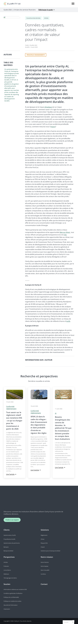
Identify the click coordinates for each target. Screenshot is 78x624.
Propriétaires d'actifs (9, 539)
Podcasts (6, 566)
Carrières (43, 574)
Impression (7, 609)
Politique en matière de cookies (12, 601)
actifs (68, 321)
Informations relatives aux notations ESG (15, 589)
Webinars (6, 574)
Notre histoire (45, 562)
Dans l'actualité (45, 570)
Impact (43, 547)
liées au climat (65, 232)
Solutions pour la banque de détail (50, 551)
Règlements (44, 535)
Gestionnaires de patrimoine (12, 543)
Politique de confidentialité (11, 597)
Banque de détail (8, 551)
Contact (44, 584)
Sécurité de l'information (11, 605)
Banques (6, 547)
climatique (48, 107)
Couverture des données (33, 18)
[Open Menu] (73, 3)
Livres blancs (7, 570)
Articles (46, 18)
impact (53, 126)
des (65, 235)
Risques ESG (44, 543)
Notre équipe (44, 566)
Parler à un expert (12, 520)
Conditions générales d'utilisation (13, 593)
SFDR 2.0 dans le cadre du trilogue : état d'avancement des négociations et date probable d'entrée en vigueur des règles (39, 424)
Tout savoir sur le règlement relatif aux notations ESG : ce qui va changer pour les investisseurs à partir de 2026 (14, 420)
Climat (42, 539)
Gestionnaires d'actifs (10, 535)
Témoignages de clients (10, 578)
